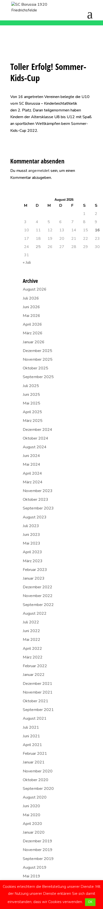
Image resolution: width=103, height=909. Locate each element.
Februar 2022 (35, 666)
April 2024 (32, 473)
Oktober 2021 (35, 701)
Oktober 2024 (35, 438)
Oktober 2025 (35, 368)
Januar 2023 (33, 578)
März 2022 (32, 657)
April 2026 (32, 324)
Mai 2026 (31, 315)
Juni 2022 (31, 631)
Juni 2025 (31, 394)
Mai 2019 (31, 876)
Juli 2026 (31, 298)
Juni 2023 (31, 534)
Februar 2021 (35, 753)
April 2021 (32, 745)
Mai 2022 (31, 639)
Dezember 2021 (37, 683)
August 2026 (34, 289)
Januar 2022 (33, 674)
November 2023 (37, 491)
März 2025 (32, 420)
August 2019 (34, 867)
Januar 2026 (33, 342)
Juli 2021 (31, 727)
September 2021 (38, 709)
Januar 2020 (33, 832)
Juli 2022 (31, 622)
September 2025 (38, 377)
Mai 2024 (31, 464)
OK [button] (90, 902)
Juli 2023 (31, 526)
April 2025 (32, 412)
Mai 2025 (31, 403)
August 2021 (34, 718)
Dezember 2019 (37, 841)
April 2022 (32, 648)
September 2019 (38, 858)
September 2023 (38, 508)
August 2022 (34, 613)
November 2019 (37, 850)
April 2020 (32, 823)
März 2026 (32, 333)
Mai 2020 (31, 815)
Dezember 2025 (37, 351)
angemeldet (39, 170)
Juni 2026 (31, 307)
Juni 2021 (31, 736)
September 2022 (38, 604)
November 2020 (37, 771)
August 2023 (34, 517)
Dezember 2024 (37, 429)
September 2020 (38, 788)
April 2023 (32, 552)
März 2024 (32, 482)
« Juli (27, 262)
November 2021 (37, 692)
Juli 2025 (31, 386)
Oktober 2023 (35, 499)
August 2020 (34, 797)
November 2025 (37, 359)
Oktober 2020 (35, 780)
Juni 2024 (31, 455)
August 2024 (34, 447)
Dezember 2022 (37, 587)
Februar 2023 (35, 569)
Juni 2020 (31, 806)
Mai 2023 (31, 543)
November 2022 (37, 596)
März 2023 (32, 561)
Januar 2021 (33, 762)
